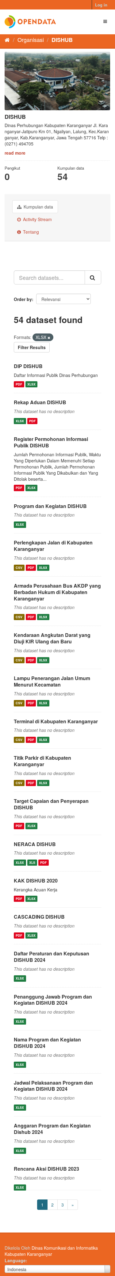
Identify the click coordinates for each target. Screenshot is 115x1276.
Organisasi (30, 39)
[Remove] (49, 337)
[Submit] (93, 277)
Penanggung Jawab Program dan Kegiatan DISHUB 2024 (53, 1000)
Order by (23, 299)
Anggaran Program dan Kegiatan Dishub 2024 (52, 1128)
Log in (101, 5)
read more (15, 153)
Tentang (30, 232)
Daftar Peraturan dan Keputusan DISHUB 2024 (51, 956)
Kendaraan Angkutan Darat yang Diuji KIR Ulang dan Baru (52, 638)
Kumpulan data (37, 207)
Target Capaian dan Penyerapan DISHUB (51, 804)
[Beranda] (7, 39)
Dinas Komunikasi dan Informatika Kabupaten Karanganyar (51, 1251)
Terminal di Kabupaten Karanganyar (56, 721)
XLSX (31, 384)
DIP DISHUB (28, 366)
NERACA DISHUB (35, 844)
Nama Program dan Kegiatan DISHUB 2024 (47, 1042)
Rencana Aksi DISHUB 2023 (46, 1168)
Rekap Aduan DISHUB (40, 402)
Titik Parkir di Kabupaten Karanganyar (42, 761)
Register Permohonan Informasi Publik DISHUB (51, 442)
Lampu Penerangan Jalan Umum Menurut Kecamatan (52, 681)
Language (15, 1260)
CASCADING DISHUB (39, 916)
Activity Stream (37, 219)
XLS (32, 862)
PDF (19, 384)
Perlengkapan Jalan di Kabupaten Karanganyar (53, 545)
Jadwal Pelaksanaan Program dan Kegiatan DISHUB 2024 (53, 1086)
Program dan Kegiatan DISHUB (50, 506)
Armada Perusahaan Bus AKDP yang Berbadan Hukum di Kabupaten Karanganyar (57, 592)
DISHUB (62, 40)
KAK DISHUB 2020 (36, 880)
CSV (19, 567)
